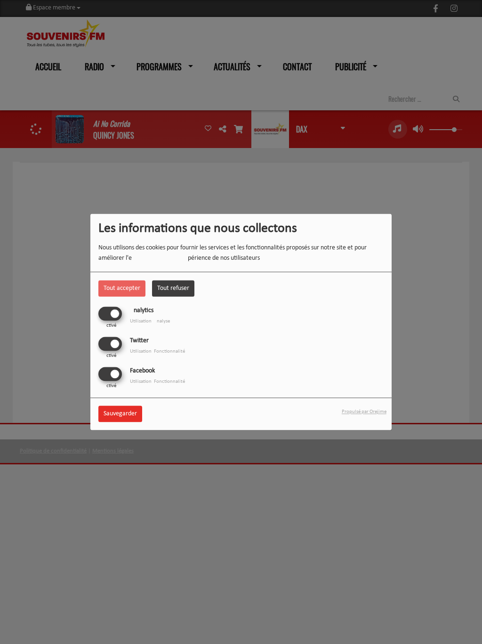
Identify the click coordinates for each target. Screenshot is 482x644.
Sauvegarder (120, 414)
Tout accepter (122, 288)
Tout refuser (173, 288)
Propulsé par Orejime (364, 412)
